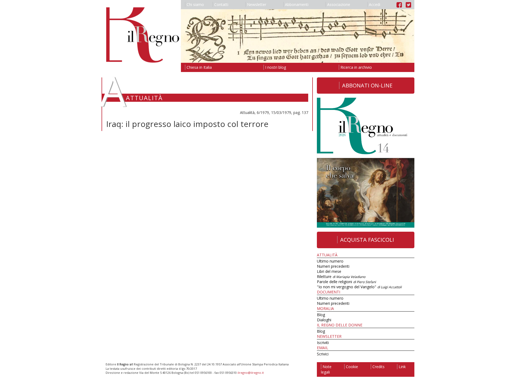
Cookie (352, 366)
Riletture (341, 276)
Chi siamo (195, 4)
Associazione (338, 4)
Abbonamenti (296, 4)
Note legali (326, 369)
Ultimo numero (330, 261)
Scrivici (323, 353)
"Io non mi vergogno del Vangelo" (359, 286)
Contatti (221, 4)
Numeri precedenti (333, 266)
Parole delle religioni (346, 281)
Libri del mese (329, 271)
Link (402, 366)
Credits (378, 366)
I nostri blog (275, 67)
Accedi (374, 4)
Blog (321, 314)
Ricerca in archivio (356, 67)
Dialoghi (324, 319)
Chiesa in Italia (199, 67)
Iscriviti (323, 342)
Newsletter (256, 4)
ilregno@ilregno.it (251, 373)
